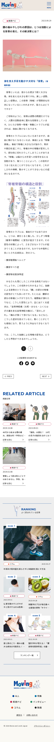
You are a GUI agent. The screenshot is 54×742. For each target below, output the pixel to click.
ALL (17, 696)
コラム (17, 707)
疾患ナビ (17, 701)
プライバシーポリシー (42, 726)
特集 (39, 696)
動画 (39, 707)
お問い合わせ (32, 715)
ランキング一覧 (27, 655)
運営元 (19, 715)
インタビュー (39, 701)
